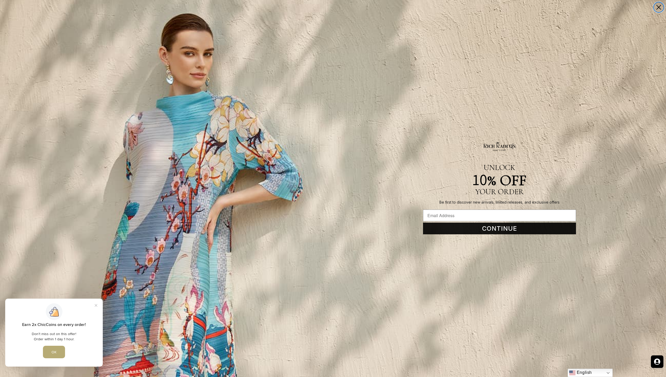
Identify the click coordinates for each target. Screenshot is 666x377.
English (583, 372)
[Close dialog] (659, 7)
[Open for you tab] (657, 361)
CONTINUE (499, 228)
